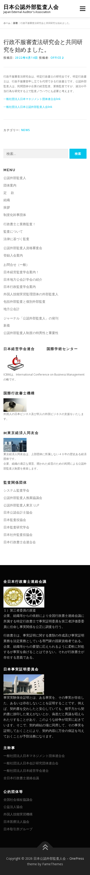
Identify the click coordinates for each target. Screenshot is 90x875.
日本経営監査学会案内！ (21, 272)
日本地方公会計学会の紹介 (22, 279)
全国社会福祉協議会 (18, 799)
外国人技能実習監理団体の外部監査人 (30, 294)
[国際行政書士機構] (15, 404)
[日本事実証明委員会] (23, 684)
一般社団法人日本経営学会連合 (26, 770)
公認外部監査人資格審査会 (22, 248)
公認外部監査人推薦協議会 (22, 497)
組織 (6, 200)
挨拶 (6, 207)
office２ (58, 58)
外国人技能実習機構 (18, 814)
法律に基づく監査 (16, 239)
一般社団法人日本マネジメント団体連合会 (34, 755)
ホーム (6, 23)
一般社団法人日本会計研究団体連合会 (30, 763)
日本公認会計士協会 (18, 512)
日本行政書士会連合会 (19, 542)
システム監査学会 (16, 490)
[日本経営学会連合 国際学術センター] (15, 362)
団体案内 (9, 185)
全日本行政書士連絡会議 (21, 778)
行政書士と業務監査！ (19, 224)
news (25, 130)
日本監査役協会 (14, 520)
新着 (15, 23)
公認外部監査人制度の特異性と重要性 (30, 333)
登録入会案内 (13, 255)
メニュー (82, 9)
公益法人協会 (13, 806)
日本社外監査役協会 (18, 534)
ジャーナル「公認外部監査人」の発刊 (30, 318)
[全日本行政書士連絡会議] (23, 596)
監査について (13, 231)
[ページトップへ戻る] (45, 848)
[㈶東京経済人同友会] (15, 444)
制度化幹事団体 (14, 214)
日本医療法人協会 (16, 821)
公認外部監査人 (14, 178)
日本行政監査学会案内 (19, 286)
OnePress (76, 858)
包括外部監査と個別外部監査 (24, 301)
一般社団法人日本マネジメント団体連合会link (31, 99)
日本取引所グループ (18, 829)
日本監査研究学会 (16, 527)
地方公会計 (11, 309)
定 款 (8, 192)
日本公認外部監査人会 (31, 7)
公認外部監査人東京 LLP (21, 505)
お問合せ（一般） (16, 264)
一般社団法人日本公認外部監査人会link (27, 107)
